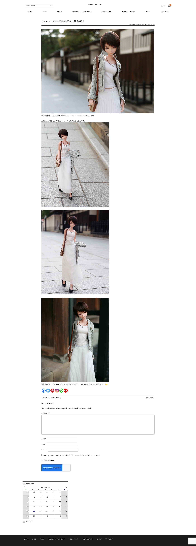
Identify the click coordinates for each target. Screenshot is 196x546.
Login (163, 6)
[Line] (61, 391)
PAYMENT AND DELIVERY (81, 11)
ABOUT (148, 11)
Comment (45, 413)
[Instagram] (57, 391)
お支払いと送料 (106, 11)
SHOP (45, 11)
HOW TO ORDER (128, 11)
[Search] (51, 5)
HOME (30, 11)
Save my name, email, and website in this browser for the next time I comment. (71, 455)
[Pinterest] (52, 391)
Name (44, 438)
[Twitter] (48, 391)
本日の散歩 (150, 397)
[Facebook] (44, 391)
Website (44, 450)
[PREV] (25, 487)
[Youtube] (66, 391)
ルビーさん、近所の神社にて (51, 397)
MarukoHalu (96, 4)
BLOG (59, 11)
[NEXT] (66, 487)
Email (43, 444)
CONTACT (164, 11)
